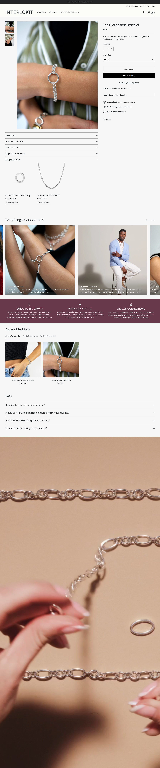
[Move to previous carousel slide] (148, 220)
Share (108, 119)
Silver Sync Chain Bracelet (23, 380)
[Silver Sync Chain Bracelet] (23, 359)
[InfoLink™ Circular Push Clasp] (20, 178)
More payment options (129, 82)
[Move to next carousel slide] (153, 220)
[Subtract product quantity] (105, 49)
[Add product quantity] (111, 49)
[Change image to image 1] (9, 27)
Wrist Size (107, 55)
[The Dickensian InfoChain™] (51, 178)
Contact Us (121, 112)
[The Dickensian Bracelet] (61, 359)
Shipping (106, 88)
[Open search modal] (144, 12)
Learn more (127, 107)
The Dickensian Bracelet (61, 380)
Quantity (106, 44)
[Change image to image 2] (9, 40)
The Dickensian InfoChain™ (48, 195)
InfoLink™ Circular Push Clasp (17, 195)
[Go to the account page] (149, 12)
